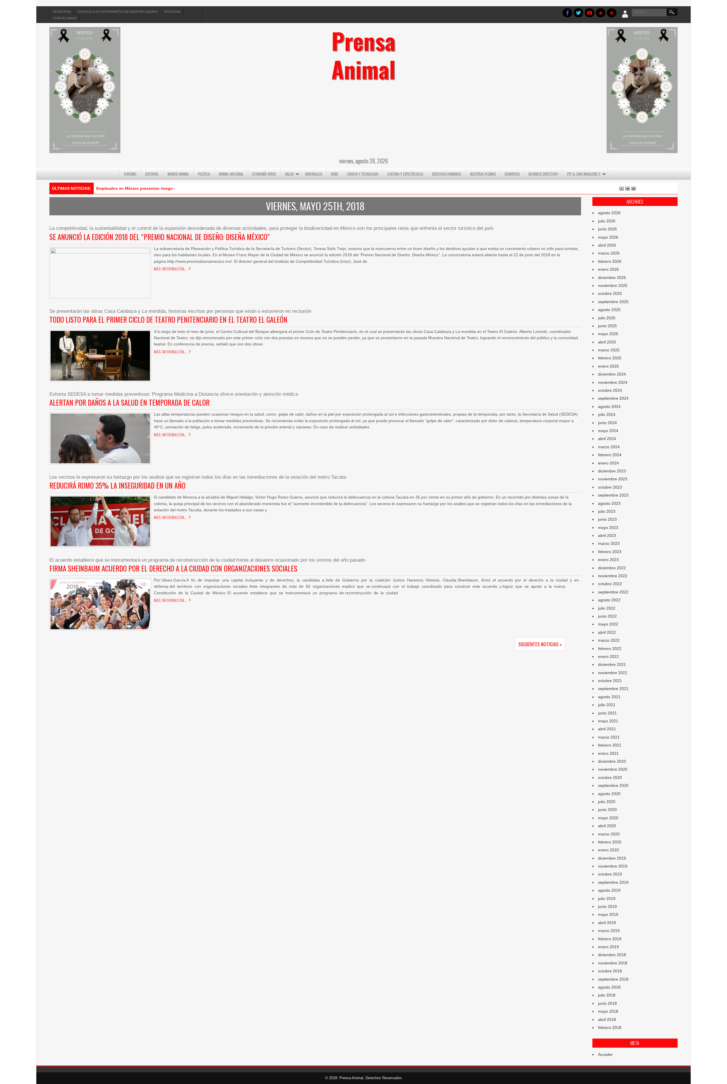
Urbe (334, 174)
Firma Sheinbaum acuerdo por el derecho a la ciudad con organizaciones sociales (173, 568)
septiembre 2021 (613, 688)
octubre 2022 (610, 583)
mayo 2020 (608, 818)
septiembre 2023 (613, 495)
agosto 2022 (609, 600)
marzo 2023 (609, 543)
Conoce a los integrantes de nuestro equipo (117, 11)
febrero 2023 (609, 551)
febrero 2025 (609, 358)
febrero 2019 (609, 939)
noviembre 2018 (612, 963)
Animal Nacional (231, 174)
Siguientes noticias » (540, 644)
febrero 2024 (609, 455)
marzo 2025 (609, 350)
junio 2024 (607, 422)
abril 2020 (607, 826)
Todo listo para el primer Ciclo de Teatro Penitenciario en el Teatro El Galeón (168, 319)
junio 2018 (607, 1003)
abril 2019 (607, 922)
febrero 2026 (609, 261)
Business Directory (543, 174)
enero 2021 (608, 753)
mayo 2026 (608, 237)
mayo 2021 (608, 721)
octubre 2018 (610, 971)
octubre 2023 (610, 487)
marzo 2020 (609, 834)
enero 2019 (608, 947)
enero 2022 (608, 656)
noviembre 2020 (612, 769)
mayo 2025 (608, 334)
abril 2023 (607, 535)
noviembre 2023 (612, 479)
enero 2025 (608, 366)
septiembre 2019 (613, 882)
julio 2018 (606, 995)
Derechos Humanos (446, 174)
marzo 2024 (609, 447)
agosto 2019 (609, 890)
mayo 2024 (608, 430)
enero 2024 (608, 463)
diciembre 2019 (612, 858)
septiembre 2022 (613, 592)
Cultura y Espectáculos (405, 174)
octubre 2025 (610, 293)
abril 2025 (607, 342)
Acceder (605, 1054)
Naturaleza (313, 174)
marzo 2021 (609, 737)
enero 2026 (608, 269)
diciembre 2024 (612, 374)
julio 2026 (606, 221)
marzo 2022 (609, 640)
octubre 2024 (610, 390)
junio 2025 (607, 326)
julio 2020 (606, 801)
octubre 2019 (610, 874)
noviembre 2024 (612, 382)
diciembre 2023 (612, 471)
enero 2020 (608, 850)
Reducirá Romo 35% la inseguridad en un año (117, 485)
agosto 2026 (609, 212)
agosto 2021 (609, 697)
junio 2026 (607, 229)
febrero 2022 (609, 648)
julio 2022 (606, 608)
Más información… (170, 269)
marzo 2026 (609, 253)
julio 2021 (606, 704)
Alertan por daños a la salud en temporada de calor (129, 402)
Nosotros (62, 11)
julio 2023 (606, 511)
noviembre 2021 (612, 672)
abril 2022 (607, 632)
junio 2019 (607, 906)
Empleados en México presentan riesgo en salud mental (150, 188)
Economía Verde (264, 174)
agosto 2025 (609, 309)
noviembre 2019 (612, 866)
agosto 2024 (609, 406)
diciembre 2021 (612, 664)
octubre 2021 (610, 680)
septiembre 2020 (613, 785)
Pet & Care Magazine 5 (583, 174)
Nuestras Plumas (483, 174)
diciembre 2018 (612, 954)
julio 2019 (606, 898)
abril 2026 (607, 245)
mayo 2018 (608, 1011)
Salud (289, 174)
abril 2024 (607, 438)
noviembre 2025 (612, 285)
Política (204, 174)
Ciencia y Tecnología (362, 174)
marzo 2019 (609, 930)
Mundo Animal (178, 174)
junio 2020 (607, 809)
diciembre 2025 (612, 277)
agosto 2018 (609, 987)
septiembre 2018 (613, 979)
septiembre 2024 (613, 398)
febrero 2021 (609, 745)
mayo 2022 (608, 624)
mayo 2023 (608, 527)
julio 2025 (606, 318)
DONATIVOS (512, 174)
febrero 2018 (609, 1027)
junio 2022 (607, 616)
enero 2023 (608, 559)
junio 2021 (607, 713)
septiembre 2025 (613, 301)
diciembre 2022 (612, 568)
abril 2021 (607, 729)
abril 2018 (607, 1019)
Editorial (152, 174)
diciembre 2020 (612, 761)
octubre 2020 (610, 777)
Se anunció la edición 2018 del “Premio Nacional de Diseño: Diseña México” (159, 237)
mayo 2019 (608, 914)
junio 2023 (607, 519)
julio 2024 (606, 414)
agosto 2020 (609, 793)
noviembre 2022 (612, 576)
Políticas (172, 11)
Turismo (130, 174)
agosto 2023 (609, 503)
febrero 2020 (609, 842)
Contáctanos (65, 18)
